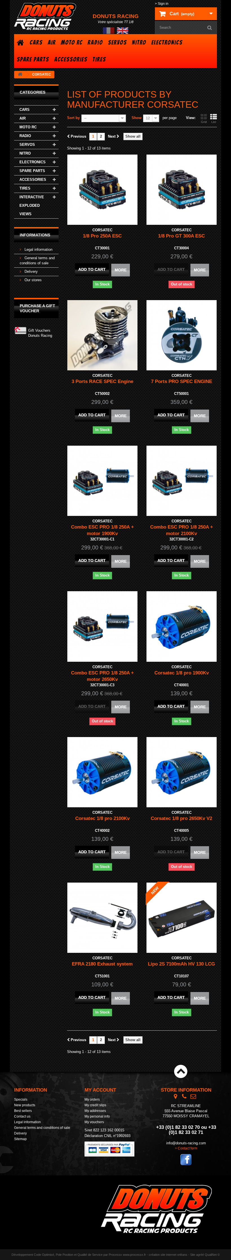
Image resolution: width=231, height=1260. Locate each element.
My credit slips (95, 1105)
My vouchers (94, 1122)
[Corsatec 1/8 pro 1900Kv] (181, 626)
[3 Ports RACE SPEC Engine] (102, 335)
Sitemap (20, 1139)
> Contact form (186, 1148)
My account (100, 1090)
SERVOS (117, 42)
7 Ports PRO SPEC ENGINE (181, 381)
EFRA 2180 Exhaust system (102, 964)
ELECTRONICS (167, 42)
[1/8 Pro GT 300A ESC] (181, 190)
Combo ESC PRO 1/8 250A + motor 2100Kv (181, 530)
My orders (92, 1099)
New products (24, 1105)
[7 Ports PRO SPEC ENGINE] (181, 335)
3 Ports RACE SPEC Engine (102, 381)
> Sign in (161, 4)
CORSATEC (102, 230)
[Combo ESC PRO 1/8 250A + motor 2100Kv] (181, 481)
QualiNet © (212, 1254)
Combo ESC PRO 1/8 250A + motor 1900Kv (102, 530)
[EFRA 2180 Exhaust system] (102, 918)
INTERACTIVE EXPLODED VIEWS (31, 205)
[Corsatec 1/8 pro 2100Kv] (102, 772)
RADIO (95, 42)
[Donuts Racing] (45, 16)
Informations (35, 235)
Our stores (32, 280)
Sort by (73, 118)
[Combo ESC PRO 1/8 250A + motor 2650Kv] (102, 626)
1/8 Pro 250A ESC (102, 236)
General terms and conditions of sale (42, 1128)
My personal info (97, 1116)
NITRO (139, 42)
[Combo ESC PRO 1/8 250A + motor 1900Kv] (102, 481)
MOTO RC (72, 42)
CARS (36, 42)
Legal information (37, 249)
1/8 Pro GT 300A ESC (181, 236)
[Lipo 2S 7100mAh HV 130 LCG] (181, 918)
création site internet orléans (168, 1254)
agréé (200, 1254)
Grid (204, 122)
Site (192, 1254)
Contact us (22, 1116)
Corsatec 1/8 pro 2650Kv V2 (181, 818)
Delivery (30, 271)
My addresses (95, 1111)
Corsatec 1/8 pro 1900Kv (181, 673)
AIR (52, 42)
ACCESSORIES (70, 59)
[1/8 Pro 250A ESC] (102, 190)
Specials (20, 1099)
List (213, 122)
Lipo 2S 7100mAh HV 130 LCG (181, 964)
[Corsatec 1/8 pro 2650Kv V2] (181, 772)
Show (136, 118)
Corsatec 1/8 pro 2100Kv (102, 818)
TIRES (99, 59)
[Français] (108, 30)
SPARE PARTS (33, 59)
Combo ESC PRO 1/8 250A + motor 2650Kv (102, 676)
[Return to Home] (20, 74)
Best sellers (23, 1111)
